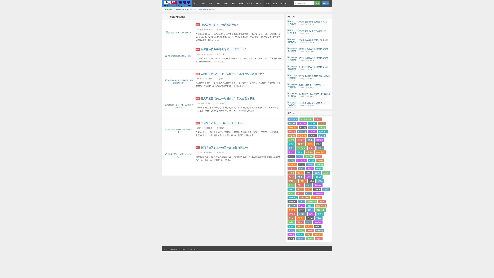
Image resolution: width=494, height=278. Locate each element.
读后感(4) (302, 214)
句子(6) (320, 160)
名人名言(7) (301, 148)
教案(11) (312, 136)
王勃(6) (299, 156)
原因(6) (301, 169)
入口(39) (292, 123)
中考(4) (317, 226)
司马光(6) (292, 169)
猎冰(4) (291, 239)
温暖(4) (291, 222)
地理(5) (308, 177)
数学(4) (310, 239)
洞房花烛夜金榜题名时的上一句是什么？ (224, 49)
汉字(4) (318, 239)
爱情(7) (320, 148)
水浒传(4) (300, 239)
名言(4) (299, 226)
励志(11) (322, 136)
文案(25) (312, 123)
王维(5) (291, 189)
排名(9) (310, 140)
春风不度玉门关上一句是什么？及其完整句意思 (228, 98)
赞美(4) (310, 210)
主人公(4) (292, 206)
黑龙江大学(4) (321, 206)
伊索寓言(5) (293, 181)
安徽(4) (291, 234)
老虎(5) (291, 177)
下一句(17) (292, 127)
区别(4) (310, 230)
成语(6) (310, 169)
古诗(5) (317, 189)
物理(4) (311, 214)
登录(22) (322, 123)
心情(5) (311, 181)
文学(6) (291, 160)
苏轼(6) (291, 173)
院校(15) (312, 127)
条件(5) (291, 185)
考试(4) (291, 226)
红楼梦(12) (302, 136)
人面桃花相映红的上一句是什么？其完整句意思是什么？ (233, 74)
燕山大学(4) (312, 202)
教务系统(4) (293, 197)
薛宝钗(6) (309, 156)
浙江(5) (308, 185)
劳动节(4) (300, 218)
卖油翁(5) (318, 185)
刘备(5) (325, 189)
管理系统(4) (319, 193)
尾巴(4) (301, 206)
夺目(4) (299, 193)
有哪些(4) (319, 230)
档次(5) (299, 189)
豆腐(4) (321, 202)
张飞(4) (301, 202)
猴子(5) (308, 173)
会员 (325, 3)
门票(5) (299, 185)
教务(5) (317, 173)
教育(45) (318, 119)
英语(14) (292, 132)
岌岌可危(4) (316, 197)
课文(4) (291, 218)
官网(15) (322, 127)
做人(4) (299, 222)
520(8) (318, 144)
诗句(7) (299, 152)
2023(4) (309, 226)
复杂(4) (308, 193)
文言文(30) (302, 123)
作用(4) (299, 234)
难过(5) (320, 181)
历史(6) (318, 169)
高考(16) (303, 127)
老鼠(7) (291, 148)
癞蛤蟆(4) (292, 202)
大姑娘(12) (322, 132)
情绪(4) (308, 234)
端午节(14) (302, 132)
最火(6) (318, 156)
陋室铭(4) (292, 214)
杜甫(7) (311, 148)
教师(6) (311, 160)
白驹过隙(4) (305, 197)
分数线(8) (300, 144)
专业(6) (310, 164)
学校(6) (301, 164)
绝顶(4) (291, 193)
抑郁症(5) (318, 177)
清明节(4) (300, 230)
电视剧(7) (309, 152)
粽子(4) (301, 210)
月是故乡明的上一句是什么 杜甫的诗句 (223, 123)
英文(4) (318, 218)
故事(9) (291, 140)
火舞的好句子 (177, 3)
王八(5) (325, 173)
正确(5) (308, 189)
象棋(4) (310, 206)
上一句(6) (319, 164)
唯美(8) (291, 144)
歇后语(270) (293, 119)
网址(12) (292, 136)
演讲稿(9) (300, 140)
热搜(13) (312, 132)
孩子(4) (308, 222)
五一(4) (310, 218)
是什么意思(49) (306, 119)
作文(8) (310, 144)
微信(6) (299, 173)
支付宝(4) (292, 210)
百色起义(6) (320, 152)
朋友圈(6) (292, 164)
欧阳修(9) (319, 140)
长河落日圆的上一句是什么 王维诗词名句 (224, 147)
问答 (197, 25)
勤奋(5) (299, 177)
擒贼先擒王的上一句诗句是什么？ (220, 25)
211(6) (291, 156)
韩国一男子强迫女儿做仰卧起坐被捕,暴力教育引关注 (195, 9)
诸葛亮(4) (318, 222)
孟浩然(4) (318, 234)
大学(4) (291, 230)
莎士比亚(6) (301, 160)
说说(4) (320, 214)
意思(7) (291, 152)
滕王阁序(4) (320, 210)
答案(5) (303, 181)
